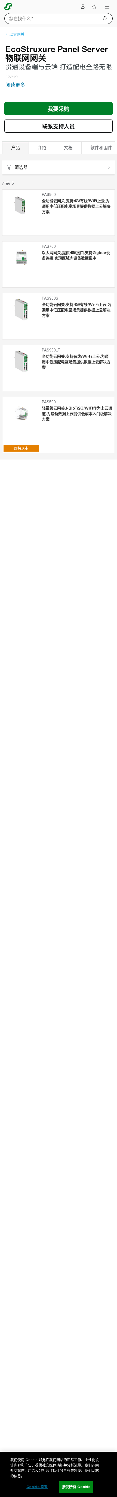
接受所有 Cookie (76, 1487)
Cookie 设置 (37, 1487)
